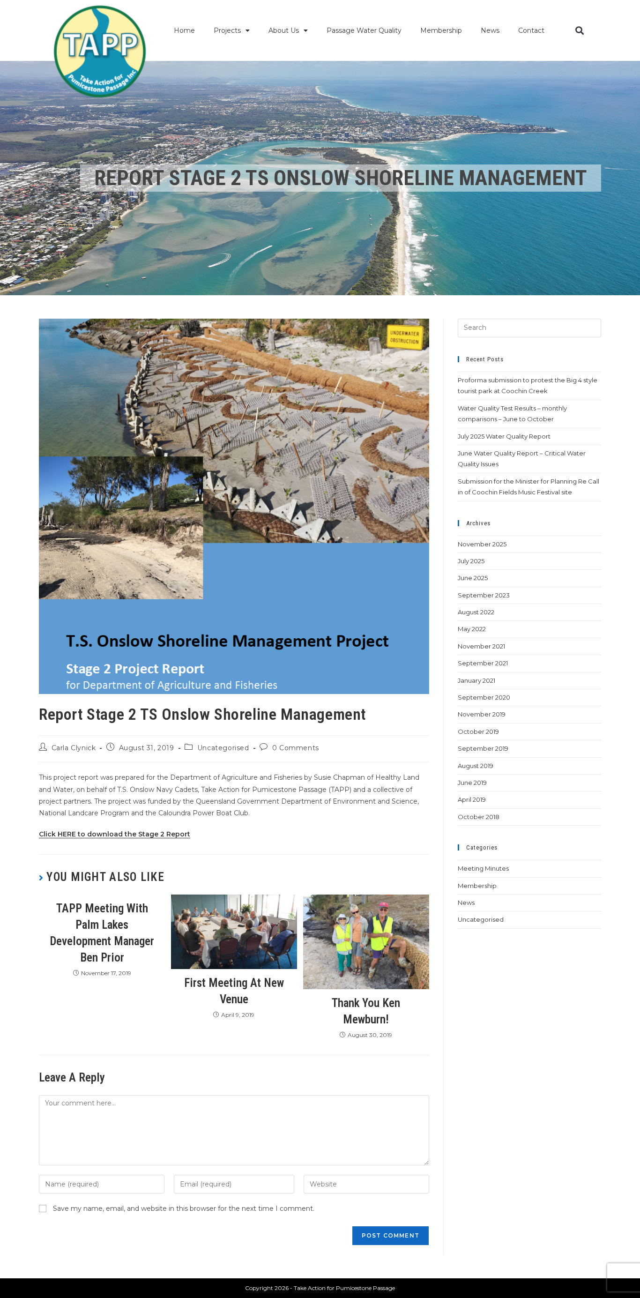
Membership (441, 30)
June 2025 (473, 578)
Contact (531, 30)
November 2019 (482, 714)
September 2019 (483, 748)
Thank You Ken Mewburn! (366, 1011)
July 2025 (471, 561)
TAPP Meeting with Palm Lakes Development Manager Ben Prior (102, 933)
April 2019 (472, 799)
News (490, 30)
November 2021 (481, 646)
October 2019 (478, 731)
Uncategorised (223, 748)
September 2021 (483, 663)
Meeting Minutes (483, 868)
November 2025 (482, 544)
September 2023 (484, 595)
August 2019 (475, 765)
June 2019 (472, 782)
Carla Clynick (74, 748)
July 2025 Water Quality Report (504, 436)
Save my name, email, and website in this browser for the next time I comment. (183, 1208)
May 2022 (472, 629)
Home (184, 30)
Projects (227, 30)
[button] (579, 30)
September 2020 (484, 697)
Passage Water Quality (364, 30)
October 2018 (478, 817)
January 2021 (476, 680)
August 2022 (476, 612)
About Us (283, 30)
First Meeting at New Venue (234, 991)
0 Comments (295, 748)
